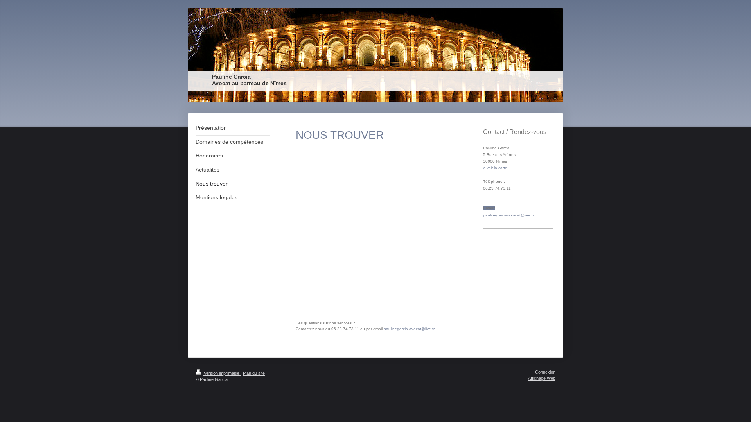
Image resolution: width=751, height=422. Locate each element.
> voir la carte (495, 168)
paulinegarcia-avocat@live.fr (409, 329)
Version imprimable (222, 373)
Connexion (545, 372)
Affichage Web (541, 378)
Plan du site (254, 373)
